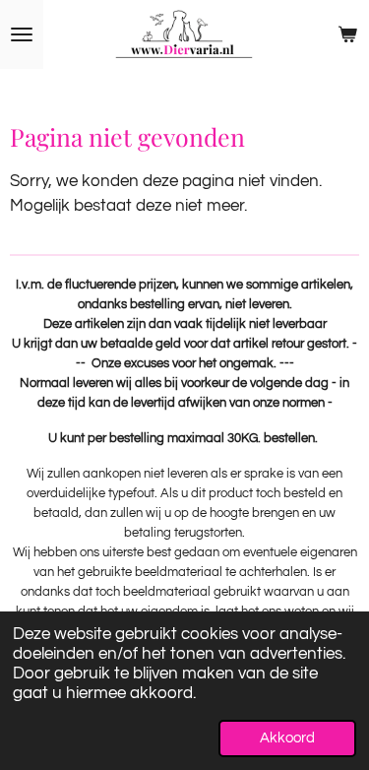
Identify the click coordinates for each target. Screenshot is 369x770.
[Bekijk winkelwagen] (347, 34)
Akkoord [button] (287, 738)
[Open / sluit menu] (21, 34)
